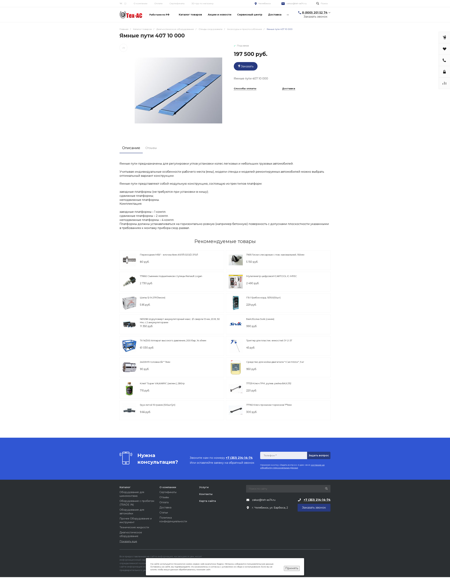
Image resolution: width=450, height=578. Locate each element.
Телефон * (270, 455)
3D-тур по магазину (203, 3)
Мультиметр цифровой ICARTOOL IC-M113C (271, 276)
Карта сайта (207, 501)
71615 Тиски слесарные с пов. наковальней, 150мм (275, 254)
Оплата (158, 3)
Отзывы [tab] (151, 148)
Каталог (125, 487)
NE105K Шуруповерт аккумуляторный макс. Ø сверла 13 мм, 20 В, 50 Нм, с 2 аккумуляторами (180, 321)
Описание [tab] (131, 148)
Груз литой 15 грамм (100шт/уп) (157, 404)
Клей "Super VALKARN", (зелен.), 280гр (162, 383)
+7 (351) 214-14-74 (317, 500)
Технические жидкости (134, 527)
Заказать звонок (315, 16)
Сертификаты (177, 3)
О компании (140, 3)
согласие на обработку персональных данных (292, 466)
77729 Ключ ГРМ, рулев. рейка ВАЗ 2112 (268, 383)
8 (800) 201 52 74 (314, 12)
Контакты (206, 494)
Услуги (204, 487)
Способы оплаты (245, 88)
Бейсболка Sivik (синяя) (260, 319)
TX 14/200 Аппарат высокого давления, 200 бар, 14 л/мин (173, 340)
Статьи (163, 512)
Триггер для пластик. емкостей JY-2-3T (269, 340)
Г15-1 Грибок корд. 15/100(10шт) (263, 297)
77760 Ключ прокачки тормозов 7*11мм (269, 404)
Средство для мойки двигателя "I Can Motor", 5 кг (275, 361)
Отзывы (164, 497)
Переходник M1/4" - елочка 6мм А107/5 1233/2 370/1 (169, 254)
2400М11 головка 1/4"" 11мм (155, 361)
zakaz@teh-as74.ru (297, 3)
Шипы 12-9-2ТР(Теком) (152, 297)
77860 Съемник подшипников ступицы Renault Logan (171, 276)
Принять (291, 568)
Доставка (288, 88)
